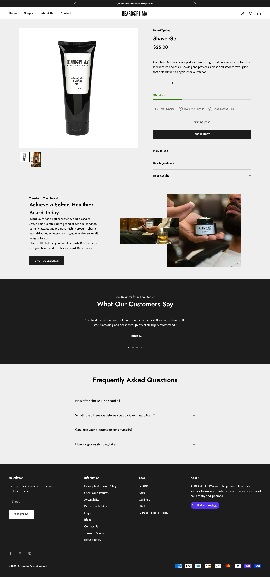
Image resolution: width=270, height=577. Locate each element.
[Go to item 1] (24, 157)
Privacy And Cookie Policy (100, 486)
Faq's (87, 513)
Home (13, 13)
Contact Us (91, 526)
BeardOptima (161, 30)
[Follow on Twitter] (20, 553)
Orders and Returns (96, 493)
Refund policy (92, 539)
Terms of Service (94, 533)
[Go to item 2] (36, 159)
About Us (47, 13)
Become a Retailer (95, 506)
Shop (27, 13)
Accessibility (91, 499)
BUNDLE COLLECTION (153, 513)
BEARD (143, 486)
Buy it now (202, 134)
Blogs (87, 519)
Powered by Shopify (39, 565)
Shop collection (47, 260)
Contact (66, 13)
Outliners (144, 499)
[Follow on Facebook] (10, 553)
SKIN (142, 493)
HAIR (142, 506)
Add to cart (202, 122)
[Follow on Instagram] (30, 553)
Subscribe (21, 514)
